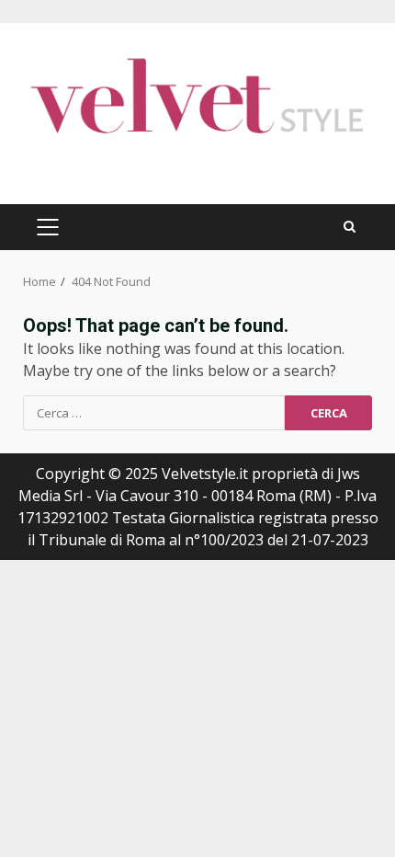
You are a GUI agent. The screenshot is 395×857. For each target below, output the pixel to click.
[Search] (350, 227)
